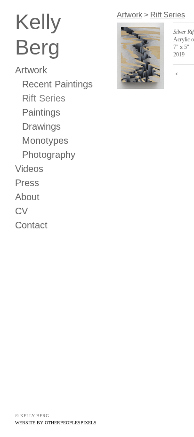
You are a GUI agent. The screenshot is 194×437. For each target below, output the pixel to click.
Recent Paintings (57, 84)
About (27, 197)
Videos (29, 169)
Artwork (31, 70)
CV (21, 211)
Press (27, 183)
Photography (48, 154)
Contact (31, 225)
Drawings (41, 126)
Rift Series (43, 98)
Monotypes (45, 140)
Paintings (41, 112)
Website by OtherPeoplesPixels (56, 422)
